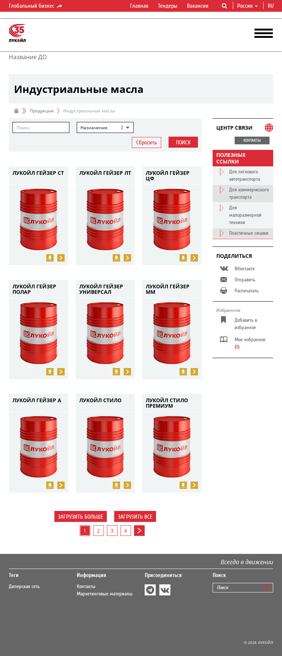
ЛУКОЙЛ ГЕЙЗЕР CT (38, 173)
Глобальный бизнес (32, 6)
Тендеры (167, 6)
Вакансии (198, 6)
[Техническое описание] (50, 258)
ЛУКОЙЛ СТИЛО (100, 400)
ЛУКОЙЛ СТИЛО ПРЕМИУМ (167, 403)
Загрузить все (135, 516)
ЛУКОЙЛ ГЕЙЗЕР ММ (167, 289)
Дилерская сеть (24, 587)
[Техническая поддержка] (116, 371)
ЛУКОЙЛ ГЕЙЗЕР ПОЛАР (34, 289)
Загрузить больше (80, 516)
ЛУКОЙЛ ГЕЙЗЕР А (36, 400)
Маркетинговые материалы (105, 594)
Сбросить (146, 142)
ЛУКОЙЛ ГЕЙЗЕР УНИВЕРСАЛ (101, 289)
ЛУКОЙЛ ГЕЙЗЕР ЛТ (105, 173)
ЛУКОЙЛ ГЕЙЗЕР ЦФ (167, 175)
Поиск (183, 142)
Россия (245, 6)
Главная (139, 6)
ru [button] (271, 6)
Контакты (86, 587)
